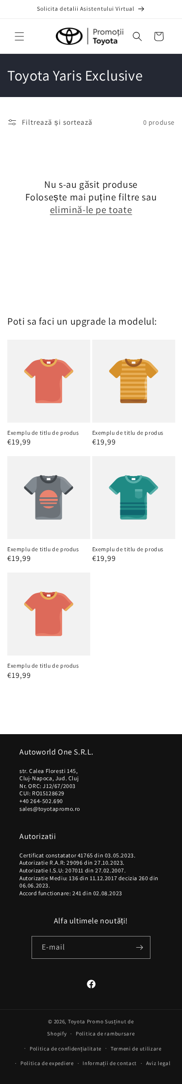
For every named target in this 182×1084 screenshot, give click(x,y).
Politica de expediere (47, 1063)
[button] (19, 36)
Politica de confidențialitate (65, 1048)
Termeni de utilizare (136, 1048)
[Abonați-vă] (139, 947)
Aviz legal (158, 1063)
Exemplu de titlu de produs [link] (43, 432)
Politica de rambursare (105, 1033)
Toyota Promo (85, 1021)
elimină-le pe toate (91, 209)
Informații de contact (110, 1063)
